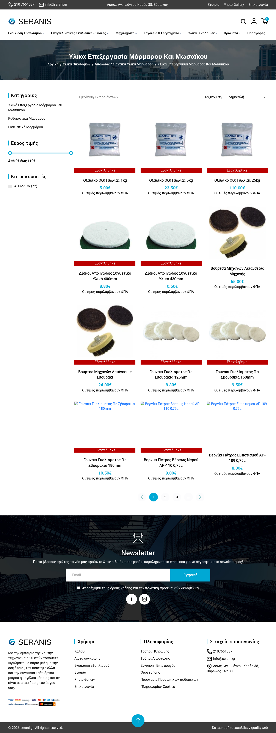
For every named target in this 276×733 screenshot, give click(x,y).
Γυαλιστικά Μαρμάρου (25, 127)
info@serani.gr (55, 4)
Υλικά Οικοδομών (201, 33)
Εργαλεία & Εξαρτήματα (161, 33)
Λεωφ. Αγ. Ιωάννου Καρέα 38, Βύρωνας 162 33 (233, 668)
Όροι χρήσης (150, 672)
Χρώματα (231, 33)
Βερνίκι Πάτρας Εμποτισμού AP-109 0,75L (237, 458)
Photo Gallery (234, 5)
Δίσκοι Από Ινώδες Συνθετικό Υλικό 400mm (105, 276)
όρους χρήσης (121, 588)
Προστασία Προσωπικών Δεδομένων (169, 679)
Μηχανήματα (125, 33)
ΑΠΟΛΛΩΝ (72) (25, 186)
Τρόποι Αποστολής (155, 658)
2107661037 (222, 651)
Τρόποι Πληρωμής (155, 651)
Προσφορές (256, 33)
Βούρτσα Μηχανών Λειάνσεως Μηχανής (237, 271)
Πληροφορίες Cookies (158, 687)
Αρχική (52, 64)
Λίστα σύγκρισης (87, 658)
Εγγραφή (190, 575)
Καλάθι (79, 651)
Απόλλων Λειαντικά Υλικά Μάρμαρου (124, 64)
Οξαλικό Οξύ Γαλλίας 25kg (237, 180)
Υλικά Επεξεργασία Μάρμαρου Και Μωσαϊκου (193, 64)
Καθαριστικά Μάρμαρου (26, 118)
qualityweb (259, 728)
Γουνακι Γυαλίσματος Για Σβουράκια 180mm (105, 463)
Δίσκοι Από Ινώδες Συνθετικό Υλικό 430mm (171, 276)
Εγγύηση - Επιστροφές (158, 665)
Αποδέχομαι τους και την (140, 588)
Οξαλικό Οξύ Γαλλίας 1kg (105, 180)
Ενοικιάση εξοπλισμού (91, 665)
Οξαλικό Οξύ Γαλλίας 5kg (171, 180)
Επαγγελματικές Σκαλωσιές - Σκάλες (78, 33)
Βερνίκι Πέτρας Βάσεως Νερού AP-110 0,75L (171, 463)
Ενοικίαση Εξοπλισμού (25, 33)
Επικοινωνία (258, 5)
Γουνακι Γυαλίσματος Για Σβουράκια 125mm (171, 375)
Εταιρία (213, 5)
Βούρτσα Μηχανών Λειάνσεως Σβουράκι (105, 375)
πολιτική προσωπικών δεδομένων (172, 588)
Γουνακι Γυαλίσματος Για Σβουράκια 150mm (237, 375)
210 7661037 (23, 4)
